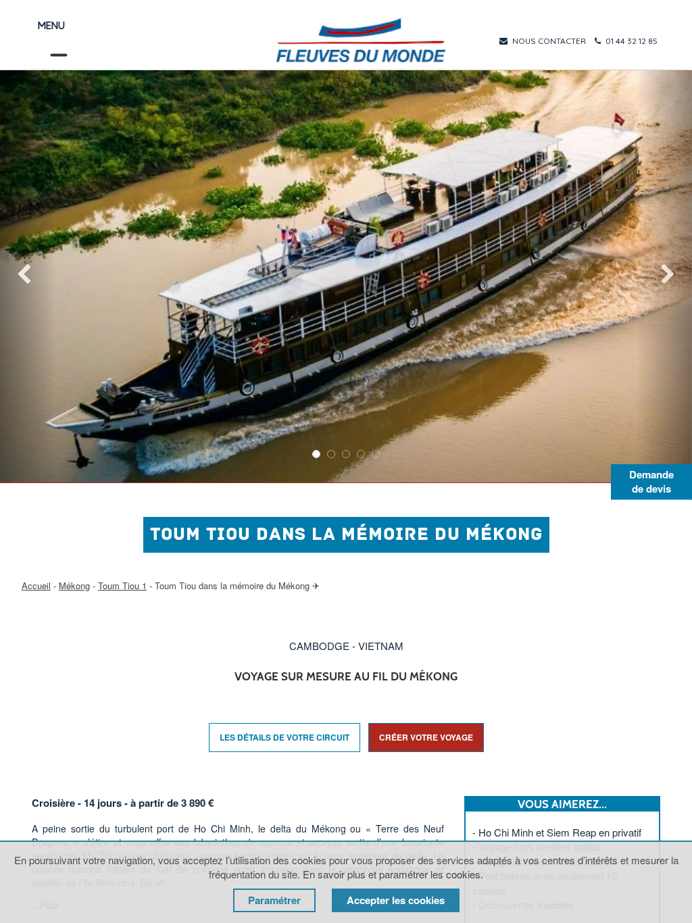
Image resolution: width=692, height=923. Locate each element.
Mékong (74, 585)
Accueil (36, 585)
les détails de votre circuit (284, 737)
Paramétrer (274, 900)
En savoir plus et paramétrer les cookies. (393, 874)
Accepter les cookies (396, 900)
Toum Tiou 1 (122, 585)
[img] (27, 276)
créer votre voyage (426, 737)
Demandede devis (651, 481)
